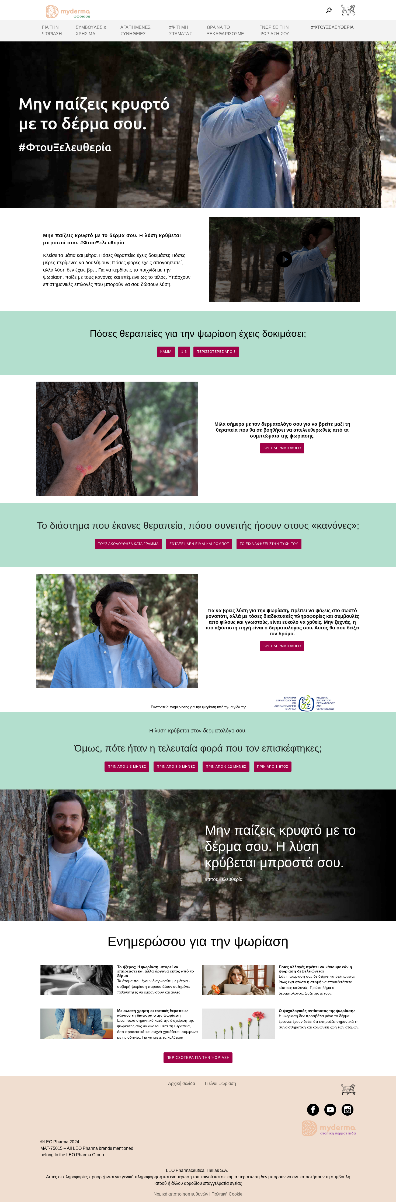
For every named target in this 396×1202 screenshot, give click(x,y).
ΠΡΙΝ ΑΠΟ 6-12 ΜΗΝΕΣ (226, 767)
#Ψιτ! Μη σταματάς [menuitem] (180, 30)
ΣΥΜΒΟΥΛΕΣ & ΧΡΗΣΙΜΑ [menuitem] (91, 30)
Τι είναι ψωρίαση (220, 1083)
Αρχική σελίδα (181, 1083)
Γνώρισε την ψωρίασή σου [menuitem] (274, 30)
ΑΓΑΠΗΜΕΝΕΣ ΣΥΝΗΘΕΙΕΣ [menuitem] (135, 30)
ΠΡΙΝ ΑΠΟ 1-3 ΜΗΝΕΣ (127, 767)
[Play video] (284, 259)
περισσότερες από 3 (216, 352)
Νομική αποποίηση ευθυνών (181, 1194)
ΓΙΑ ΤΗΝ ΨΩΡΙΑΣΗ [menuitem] (52, 30)
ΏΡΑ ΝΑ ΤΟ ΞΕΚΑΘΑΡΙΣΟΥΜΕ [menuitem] (225, 30)
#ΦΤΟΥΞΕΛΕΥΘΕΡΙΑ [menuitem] (332, 27)
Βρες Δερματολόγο (282, 448)
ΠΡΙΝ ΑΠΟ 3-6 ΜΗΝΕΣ (176, 767)
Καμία (166, 352)
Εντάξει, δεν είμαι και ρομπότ (199, 544)
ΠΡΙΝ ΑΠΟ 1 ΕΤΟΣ (272, 767)
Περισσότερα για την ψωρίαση (198, 1058)
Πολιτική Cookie (226, 1194)
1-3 (184, 352)
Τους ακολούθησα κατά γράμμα (128, 544)
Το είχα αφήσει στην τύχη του (269, 544)
